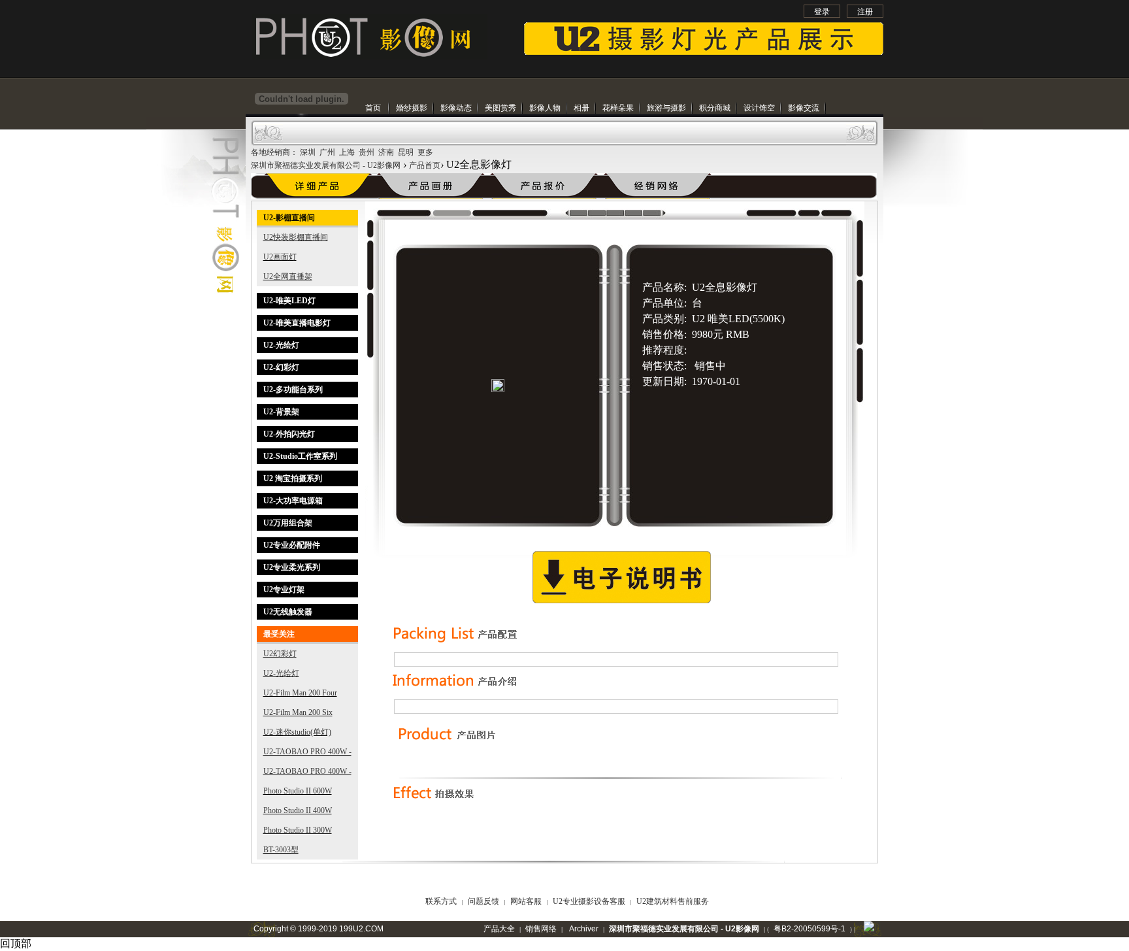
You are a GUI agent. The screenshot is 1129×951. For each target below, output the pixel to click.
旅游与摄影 (666, 107)
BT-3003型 (281, 849)
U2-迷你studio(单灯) (297, 732)
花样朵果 (618, 107)
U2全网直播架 (287, 276)
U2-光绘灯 (281, 673)
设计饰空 (759, 107)
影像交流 (803, 107)
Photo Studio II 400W (297, 810)
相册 (581, 107)
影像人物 (545, 107)
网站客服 (527, 901)
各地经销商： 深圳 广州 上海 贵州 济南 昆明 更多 (342, 152)
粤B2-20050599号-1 (809, 928)
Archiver (583, 928)
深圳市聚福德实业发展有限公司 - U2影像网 (326, 165)
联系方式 (442, 901)
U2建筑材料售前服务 (672, 901)
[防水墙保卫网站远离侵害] (869, 928)
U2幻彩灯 (280, 653)
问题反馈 (484, 901)
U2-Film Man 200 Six (298, 712)
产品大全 (499, 928)
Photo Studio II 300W (297, 830)
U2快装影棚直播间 (295, 237)
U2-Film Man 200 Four (300, 692)
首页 (373, 107)
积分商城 (714, 107)
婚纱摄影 (411, 107)
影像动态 (456, 107)
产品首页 (424, 165)
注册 (865, 11)
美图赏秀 (500, 107)
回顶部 (15, 943)
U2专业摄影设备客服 (590, 901)
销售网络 (541, 928)
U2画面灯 (280, 256)
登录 (822, 11)
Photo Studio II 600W (297, 790)
